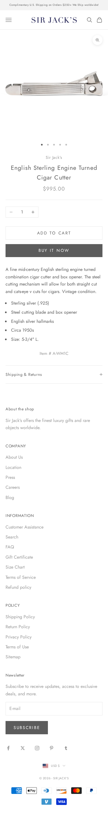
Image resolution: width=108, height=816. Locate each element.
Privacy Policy (19, 637)
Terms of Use (17, 647)
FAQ (10, 547)
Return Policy (18, 627)
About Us (14, 457)
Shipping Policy (20, 617)
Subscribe (27, 728)
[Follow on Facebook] (8, 748)
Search (12, 537)
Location (13, 467)
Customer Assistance (24, 527)
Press (10, 477)
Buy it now (54, 250)
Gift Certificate (19, 557)
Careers (13, 487)
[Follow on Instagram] (37, 748)
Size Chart (15, 567)
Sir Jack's (54, 157)
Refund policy (18, 587)
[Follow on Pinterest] (51, 748)
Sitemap (13, 657)
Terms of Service (21, 577)
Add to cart (54, 233)
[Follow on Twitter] (22, 748)
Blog (10, 497)
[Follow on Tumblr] (66, 748)
